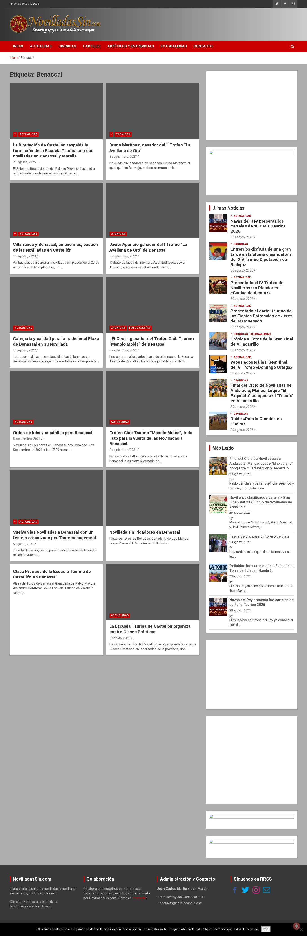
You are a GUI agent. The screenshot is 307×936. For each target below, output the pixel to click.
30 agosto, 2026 (242, 237)
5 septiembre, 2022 (123, 256)
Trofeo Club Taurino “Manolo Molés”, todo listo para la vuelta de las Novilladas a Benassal (150, 438)
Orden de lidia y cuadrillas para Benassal (52, 432)
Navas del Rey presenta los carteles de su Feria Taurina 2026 (258, 226)
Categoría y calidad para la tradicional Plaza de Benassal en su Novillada (56, 341)
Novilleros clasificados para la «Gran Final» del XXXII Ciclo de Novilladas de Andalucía (260, 502)
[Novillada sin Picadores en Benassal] (152, 498)
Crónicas (67, 46)
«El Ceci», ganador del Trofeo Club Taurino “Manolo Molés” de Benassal (151, 341)
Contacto (203, 46)
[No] (301, 929)
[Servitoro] (251, 841)
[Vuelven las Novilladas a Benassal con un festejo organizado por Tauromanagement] (56, 498)
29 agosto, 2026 (242, 406)
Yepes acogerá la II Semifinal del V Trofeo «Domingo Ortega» (261, 365)
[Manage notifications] (296, 926)
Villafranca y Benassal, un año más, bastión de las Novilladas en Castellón (55, 247)
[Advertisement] (251, 105)
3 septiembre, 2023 (123, 156)
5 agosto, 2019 (119, 638)
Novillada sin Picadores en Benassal (144, 532)
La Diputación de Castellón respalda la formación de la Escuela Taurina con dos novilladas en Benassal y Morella (53, 150)
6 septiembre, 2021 (123, 350)
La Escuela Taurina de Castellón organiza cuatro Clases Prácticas (150, 629)
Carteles (92, 46)
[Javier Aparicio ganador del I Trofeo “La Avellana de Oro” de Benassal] (152, 211)
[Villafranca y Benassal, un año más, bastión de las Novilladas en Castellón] (56, 211)
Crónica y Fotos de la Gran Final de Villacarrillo (262, 341)
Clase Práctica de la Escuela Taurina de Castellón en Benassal (52, 574)
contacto (139, 898)
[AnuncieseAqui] (251, 152)
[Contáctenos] (266, 890)
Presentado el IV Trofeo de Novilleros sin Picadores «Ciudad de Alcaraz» (257, 288)
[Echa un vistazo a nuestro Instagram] (256, 890)
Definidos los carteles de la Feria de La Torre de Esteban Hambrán (261, 568)
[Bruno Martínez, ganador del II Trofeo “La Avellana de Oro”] (152, 111)
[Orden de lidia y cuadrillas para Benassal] (56, 399)
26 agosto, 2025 (24, 162)
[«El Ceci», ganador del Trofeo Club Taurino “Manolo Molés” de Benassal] (152, 305)
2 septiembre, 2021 (123, 450)
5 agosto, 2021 (23, 544)
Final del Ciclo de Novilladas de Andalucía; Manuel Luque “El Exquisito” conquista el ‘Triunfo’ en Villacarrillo (262, 393)
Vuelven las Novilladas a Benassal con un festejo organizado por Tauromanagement (54, 535)
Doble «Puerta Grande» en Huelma (256, 421)
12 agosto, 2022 (24, 350)
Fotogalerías (174, 46)
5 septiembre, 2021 (26, 439)
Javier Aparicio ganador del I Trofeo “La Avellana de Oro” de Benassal (148, 247)
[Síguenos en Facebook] (234, 890)
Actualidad (41, 46)
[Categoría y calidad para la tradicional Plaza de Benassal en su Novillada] (56, 305)
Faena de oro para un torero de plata (259, 536)
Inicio (18, 46)
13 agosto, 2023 (24, 256)
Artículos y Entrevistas (130, 46)
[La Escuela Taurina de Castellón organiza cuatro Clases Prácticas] (152, 592)
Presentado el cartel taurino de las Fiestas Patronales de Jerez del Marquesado (262, 316)
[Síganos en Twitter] (245, 890)
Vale (266, 929)
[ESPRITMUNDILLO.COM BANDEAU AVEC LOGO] (251, 816)
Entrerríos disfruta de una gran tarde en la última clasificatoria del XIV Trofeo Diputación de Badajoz (261, 257)
